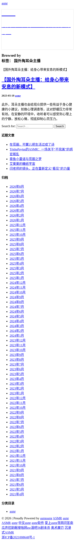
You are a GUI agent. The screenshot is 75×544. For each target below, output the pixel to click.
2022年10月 (18, 407)
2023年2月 (17, 388)
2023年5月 (17, 374)
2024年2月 (17, 330)
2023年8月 (17, 359)
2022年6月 (17, 427)
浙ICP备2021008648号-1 (18, 537)
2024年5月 (17, 316)
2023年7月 (17, 364)
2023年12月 (18, 340)
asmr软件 (38, 523)
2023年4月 (17, 379)
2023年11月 (18, 345)
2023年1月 (17, 393)
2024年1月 (17, 335)
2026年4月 (17, 206)
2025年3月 (17, 268)
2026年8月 (17, 186)
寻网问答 (63, 523)
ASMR (57, 518)
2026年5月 (17, 201)
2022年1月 (17, 451)
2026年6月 (17, 196)
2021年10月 (18, 465)
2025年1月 (17, 278)
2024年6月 (17, 311)
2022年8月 (17, 417)
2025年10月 (18, 234)
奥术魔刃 (57, 527)
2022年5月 (17, 431)
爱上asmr (51, 523)
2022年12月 (18, 398)
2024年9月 (17, 297)
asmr (5, 3)
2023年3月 (17, 383)
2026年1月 (17, 220)
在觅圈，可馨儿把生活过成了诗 (32, 144)
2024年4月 (17, 321)
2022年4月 (17, 436)
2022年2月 (17, 446)
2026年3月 (17, 210)
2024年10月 (18, 292)
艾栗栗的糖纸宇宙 (22, 163)
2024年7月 (17, 306)
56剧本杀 (43, 527)
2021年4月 (17, 494)
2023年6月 (17, 369)
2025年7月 (17, 249)
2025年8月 (17, 244)
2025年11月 (18, 230)
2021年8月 (17, 475)
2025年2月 (17, 273)
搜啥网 (22, 527)
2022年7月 (17, 422)
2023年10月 (18, 350)
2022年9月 (17, 412)
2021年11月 (18, 460)
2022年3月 (17, 441)
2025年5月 (17, 258)
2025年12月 (18, 225)
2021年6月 (17, 484)
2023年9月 (17, 355)
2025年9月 (17, 239)
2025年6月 (17, 254)
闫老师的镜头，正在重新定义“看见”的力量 (40, 168)
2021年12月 (18, 455)
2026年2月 (17, 215)
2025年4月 (17, 263)
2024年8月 (17, 302)
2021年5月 (17, 489)
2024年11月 (18, 287)
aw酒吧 (32, 527)
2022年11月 (18, 403)
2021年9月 (17, 470)
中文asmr (24, 523)
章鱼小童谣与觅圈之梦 (26, 159)
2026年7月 (17, 191)
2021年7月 (17, 480)
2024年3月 (17, 326)
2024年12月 (18, 282)
